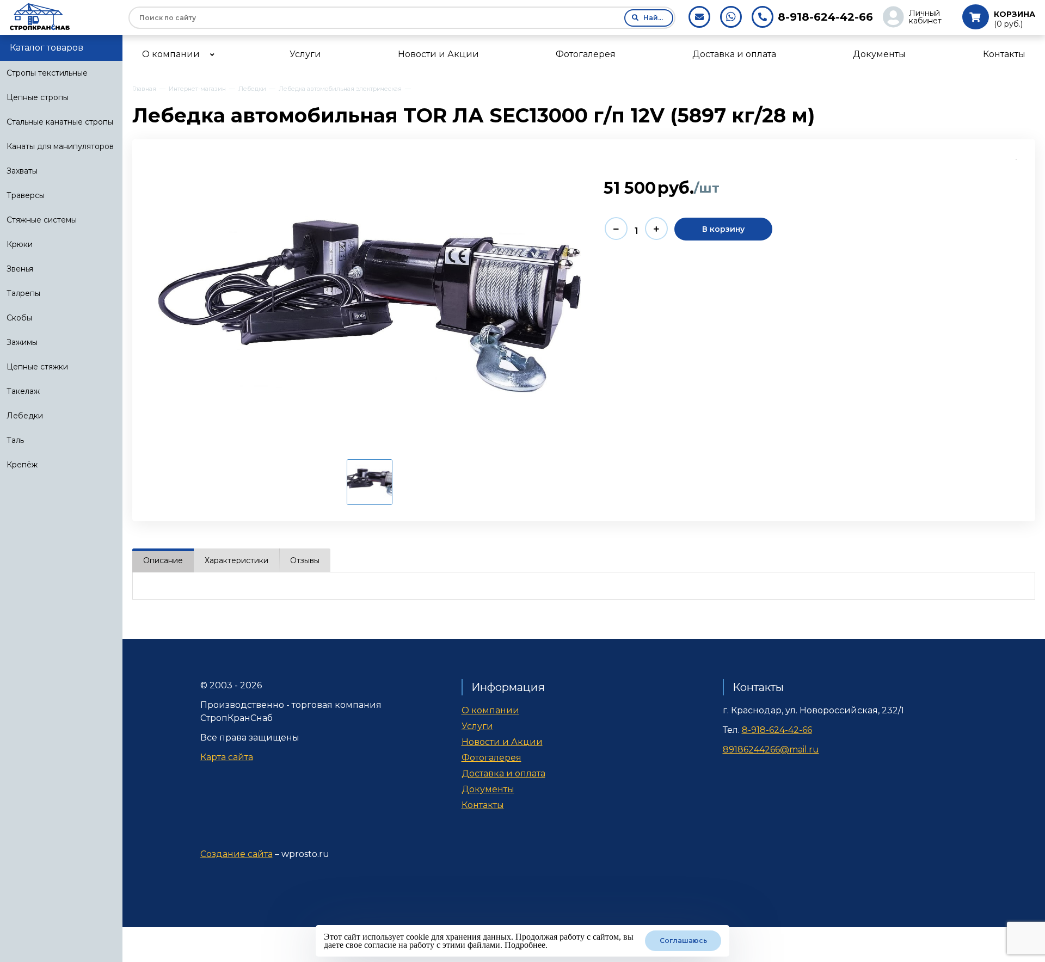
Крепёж (22, 465)
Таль (15, 440)
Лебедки (25, 416)
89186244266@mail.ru (771, 749)
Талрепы (23, 293)
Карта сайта (226, 757)
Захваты (22, 171)
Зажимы (22, 342)
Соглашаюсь (683, 940)
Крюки (20, 244)
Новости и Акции (502, 742)
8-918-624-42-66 (825, 16)
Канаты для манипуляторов (60, 146)
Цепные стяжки (37, 367)
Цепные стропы (38, 97)
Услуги (477, 726)
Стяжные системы (42, 220)
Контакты (483, 805)
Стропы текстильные (47, 73)
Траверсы (26, 195)
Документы (488, 789)
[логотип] (64, 16)
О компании (490, 710)
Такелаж (23, 391)
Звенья (20, 269)
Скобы (19, 318)
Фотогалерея (491, 758)
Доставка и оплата (503, 773)
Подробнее (525, 944)
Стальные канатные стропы (60, 122)
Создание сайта (236, 854)
